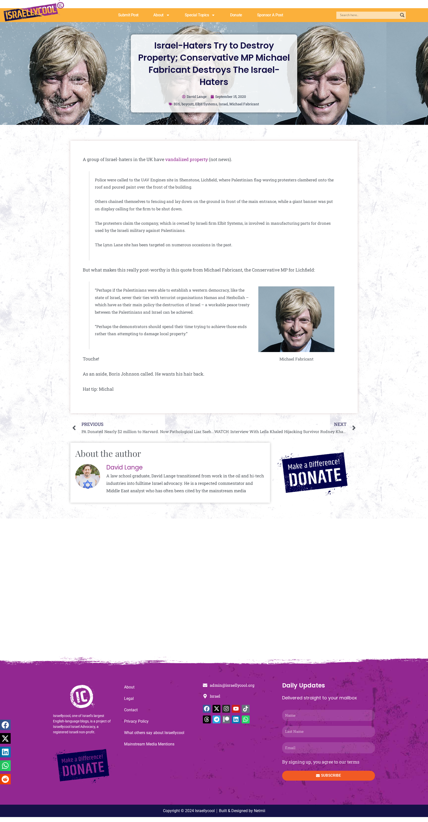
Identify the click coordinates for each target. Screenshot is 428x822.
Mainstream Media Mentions (149, 744)
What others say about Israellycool (154, 732)
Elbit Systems (206, 104)
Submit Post (128, 15)
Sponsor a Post (270, 15)
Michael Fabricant (244, 104)
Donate (236, 15)
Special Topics (197, 15)
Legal (129, 698)
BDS (177, 104)
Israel (223, 104)
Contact (131, 710)
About (158, 15)
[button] (5, 725)
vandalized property (186, 159)
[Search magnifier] (402, 15)
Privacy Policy (136, 721)
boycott (188, 104)
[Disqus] (214, 590)
